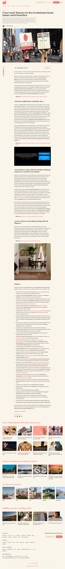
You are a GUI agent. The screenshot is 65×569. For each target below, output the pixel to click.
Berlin (33, 535)
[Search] (37, 2)
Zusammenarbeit (10, 549)
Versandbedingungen (9, 556)
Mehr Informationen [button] (26, 158)
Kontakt (18, 549)
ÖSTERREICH (4, 535)
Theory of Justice (21, 197)
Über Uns (4, 549)
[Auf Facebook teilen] (3, 73)
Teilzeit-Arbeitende (43, 305)
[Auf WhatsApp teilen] (3, 69)
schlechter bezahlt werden (41, 312)
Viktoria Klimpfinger (9, 25)
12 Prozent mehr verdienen (36, 310)
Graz (11, 535)
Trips (17, 542)
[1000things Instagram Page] (30, 563)
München (28, 535)
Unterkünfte (21, 542)
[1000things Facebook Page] (35, 563)
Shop (3, 556)
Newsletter (57, 2)
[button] (3, 75)
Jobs (15, 549)
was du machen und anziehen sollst (39, 362)
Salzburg (18, 535)
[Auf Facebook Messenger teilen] (3, 71)
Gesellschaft (32, 542)
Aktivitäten (9, 542)
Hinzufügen (47, 67)
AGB (32, 549)
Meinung (3, 10)
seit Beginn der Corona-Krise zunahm (27, 303)
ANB (34, 549)
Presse (26, 556)
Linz (14, 535)
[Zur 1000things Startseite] (4, 2)
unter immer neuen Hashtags (31, 355)
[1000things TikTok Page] (32, 563)
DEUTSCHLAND (23, 535)
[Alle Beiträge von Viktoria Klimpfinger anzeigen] (3, 26)
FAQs (22, 556)
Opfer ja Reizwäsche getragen (22, 377)
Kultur (13, 542)
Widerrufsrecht (18, 556)
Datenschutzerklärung (25, 549)
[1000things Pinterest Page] (37, 563)
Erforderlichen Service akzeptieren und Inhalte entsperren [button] (44, 157)
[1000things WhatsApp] (28, 563)
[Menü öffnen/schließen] (62, 2)
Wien (8, 535)
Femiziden (39, 291)
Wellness (27, 542)
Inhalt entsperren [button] (44, 153)
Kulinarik (4, 542)
